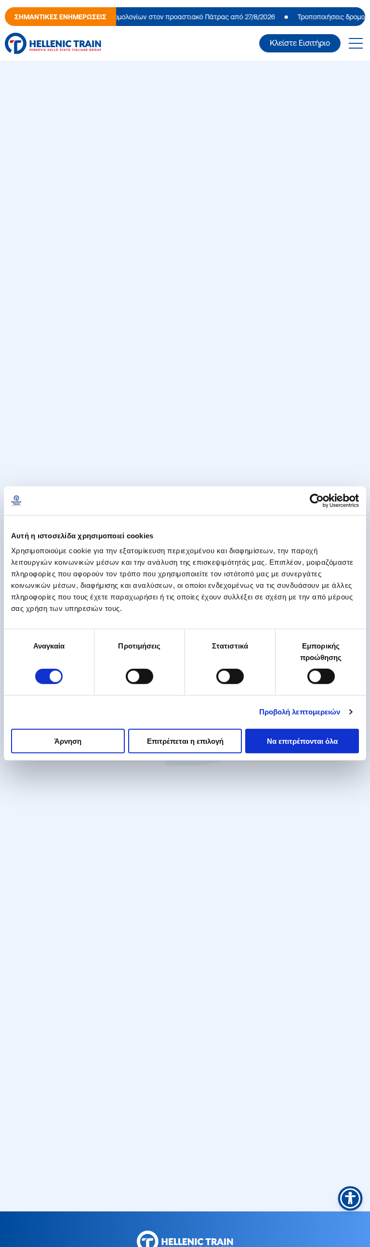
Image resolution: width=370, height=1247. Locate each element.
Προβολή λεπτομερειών (300, 712)
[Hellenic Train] (53, 43)
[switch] (139, 676)
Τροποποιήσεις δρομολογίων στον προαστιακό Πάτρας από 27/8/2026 (158, 17)
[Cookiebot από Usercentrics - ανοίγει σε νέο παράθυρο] (317, 501)
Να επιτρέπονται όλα (302, 741)
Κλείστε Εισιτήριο (300, 42)
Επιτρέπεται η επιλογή (185, 741)
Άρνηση (67, 741)
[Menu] (355, 43)
